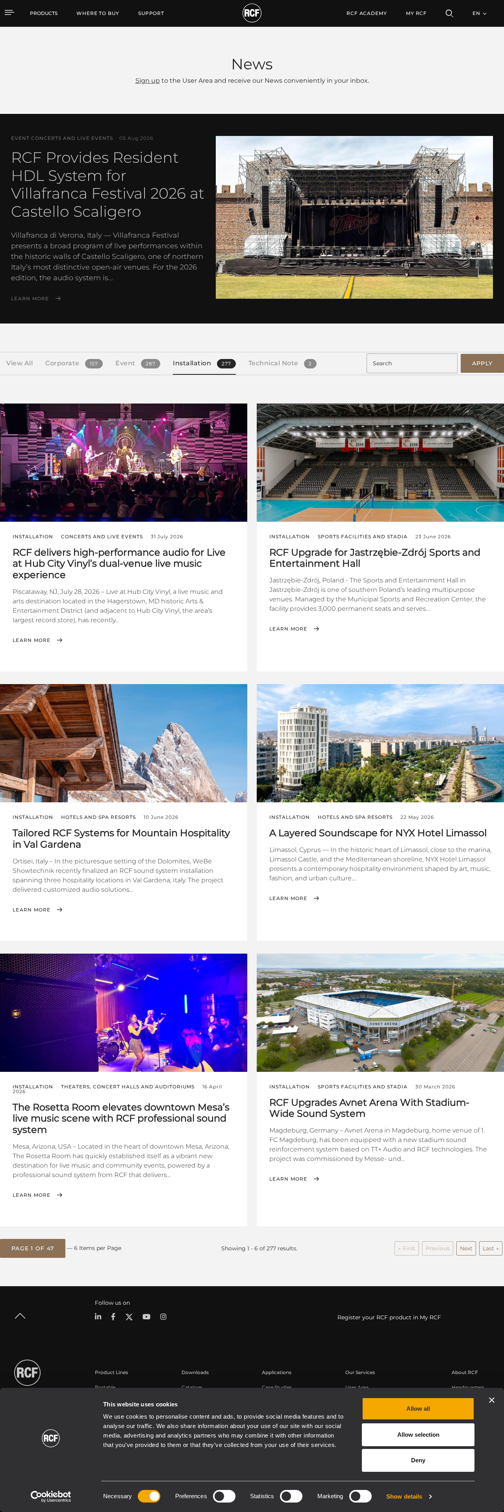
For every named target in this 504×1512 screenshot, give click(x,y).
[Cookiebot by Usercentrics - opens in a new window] (51, 1497)
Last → (491, 1248)
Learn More (30, 298)
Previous (438, 1248)
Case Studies (277, 1387)
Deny (418, 1460)
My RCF (416, 13)
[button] (32, 1248)
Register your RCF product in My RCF (389, 1317)
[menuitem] (98, 13)
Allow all (418, 1408)
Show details (404, 1496)
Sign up (147, 80)
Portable (105, 1387)
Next (466, 1248)
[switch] (224, 1496)
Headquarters (468, 1387)
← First (406, 1248)
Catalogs (192, 1387)
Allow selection (418, 1434)
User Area (357, 1387)
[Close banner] (492, 1400)
